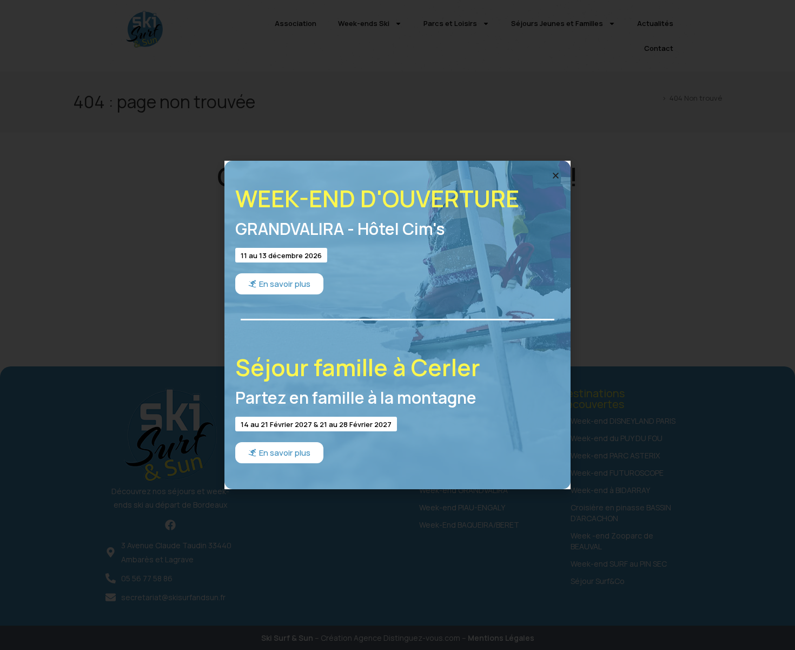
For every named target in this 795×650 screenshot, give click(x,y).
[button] (556, 176)
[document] (397, 325)
